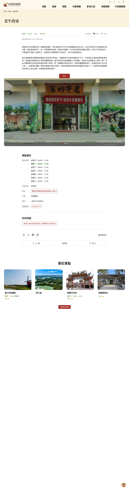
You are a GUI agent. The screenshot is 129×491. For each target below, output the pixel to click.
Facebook (35, 206)
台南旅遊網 (11, 4)
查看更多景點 (64, 307)
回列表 (64, 243)
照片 (64, 76)
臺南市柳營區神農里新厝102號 (43, 191)
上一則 (37, 243)
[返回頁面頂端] (123, 488)
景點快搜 (15, 11)
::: (106, 2)
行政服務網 (120, 6)
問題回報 (103, 235)
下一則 (91, 243)
